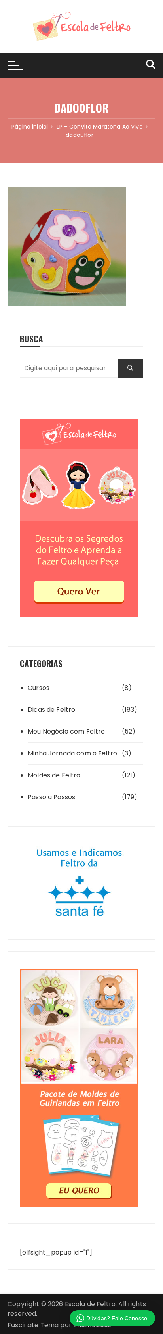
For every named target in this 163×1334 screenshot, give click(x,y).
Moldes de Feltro (54, 775)
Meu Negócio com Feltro (66, 731)
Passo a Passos (51, 797)
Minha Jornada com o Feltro (72, 753)
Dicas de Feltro (51, 709)
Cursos (38, 687)
